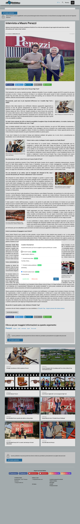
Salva (56, 279)
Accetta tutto (26, 279)
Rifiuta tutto (35, 279)
